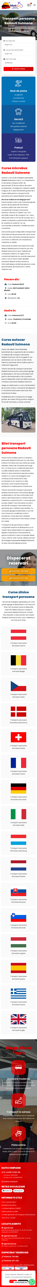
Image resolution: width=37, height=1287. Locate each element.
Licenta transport (10, 1181)
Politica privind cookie (10, 1211)
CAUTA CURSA (19, 69)
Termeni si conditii (8, 1218)
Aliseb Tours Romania (18, 349)
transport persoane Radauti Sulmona (19, 540)
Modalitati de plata (9, 1205)
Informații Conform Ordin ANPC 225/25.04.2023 (18, 1265)
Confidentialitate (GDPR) (11, 1208)
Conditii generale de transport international (18, 1215)
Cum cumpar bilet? (9, 1202)
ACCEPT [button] (13, 1281)
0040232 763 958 (19, 571)
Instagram (19, 1191)
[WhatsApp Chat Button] (32, 1282)
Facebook (7, 1191)
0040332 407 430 (19, 578)
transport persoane (19, 602)
